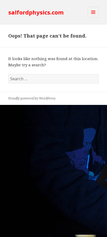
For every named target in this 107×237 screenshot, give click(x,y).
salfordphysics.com (36, 12)
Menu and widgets (93, 17)
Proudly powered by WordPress (32, 98)
